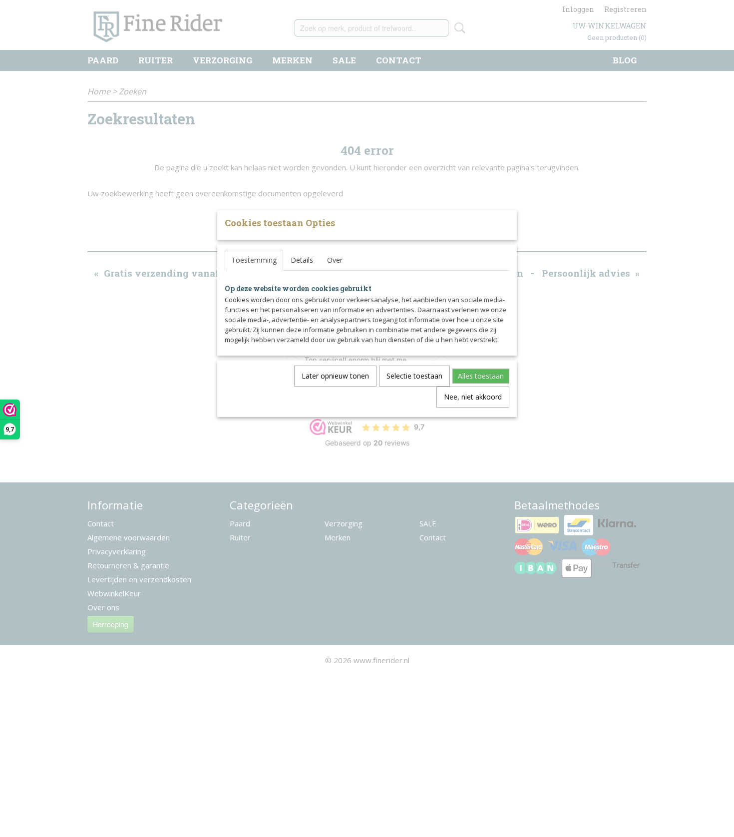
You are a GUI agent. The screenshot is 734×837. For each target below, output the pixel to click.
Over (335, 260)
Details (302, 260)
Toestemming (254, 260)
